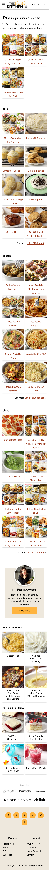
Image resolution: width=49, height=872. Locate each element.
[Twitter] (41, 815)
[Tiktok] (24, 822)
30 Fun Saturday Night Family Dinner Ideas (36, 444)
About (5, 847)
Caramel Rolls (13, 232)
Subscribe (7, 855)
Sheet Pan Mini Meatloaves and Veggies (36, 289)
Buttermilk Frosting (36, 138)
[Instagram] (16, 815)
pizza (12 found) (35, 552)
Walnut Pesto (13, 476)
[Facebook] (8, 815)
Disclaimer (31, 847)
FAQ (4, 851)
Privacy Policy (33, 844)
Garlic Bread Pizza (13, 440)
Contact (30, 855)
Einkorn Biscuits (36, 171)
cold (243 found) (35, 243)
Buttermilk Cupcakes (13, 171)
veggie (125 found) (34, 398)
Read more (24, 610)
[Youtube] (24, 815)
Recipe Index (9, 844)
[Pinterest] (33, 815)
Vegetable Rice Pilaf (36, 354)
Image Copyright (34, 851)
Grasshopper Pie (36, 199)
